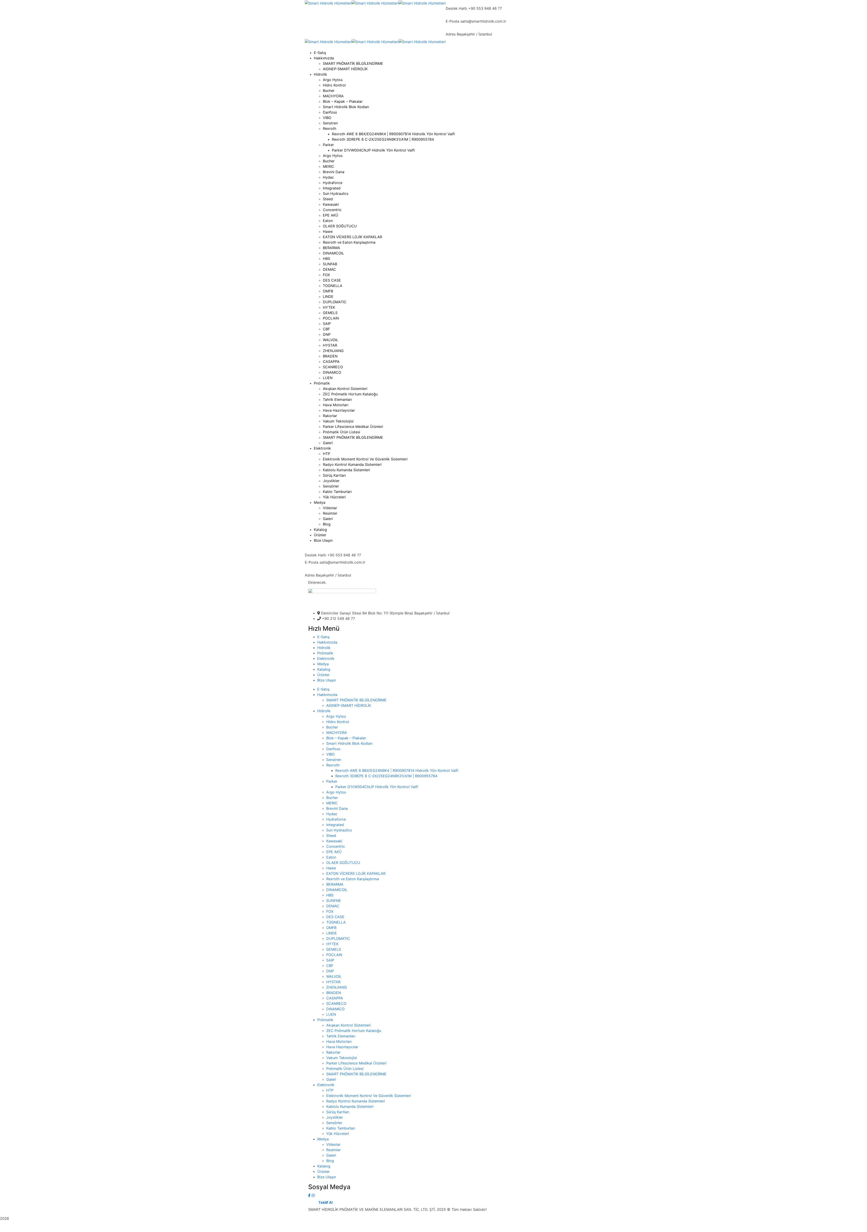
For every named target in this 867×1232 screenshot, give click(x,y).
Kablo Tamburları (340, 1128)
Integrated (335, 824)
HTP (329, 1090)
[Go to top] (433, 1229)
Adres (451, 34)
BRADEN (333, 992)
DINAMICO (335, 1009)
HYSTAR (333, 982)
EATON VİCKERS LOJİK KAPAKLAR (355, 873)
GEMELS (333, 949)
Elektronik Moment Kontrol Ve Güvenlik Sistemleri (368, 1095)
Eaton (331, 857)
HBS (329, 895)
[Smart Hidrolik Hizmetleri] (328, 2)
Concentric (335, 846)
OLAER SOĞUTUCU (343, 862)
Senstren (333, 759)
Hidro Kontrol (337, 721)
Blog (330, 1160)
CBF (329, 965)
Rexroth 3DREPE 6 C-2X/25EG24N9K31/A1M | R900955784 (386, 776)
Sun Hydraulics (339, 830)
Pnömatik (325, 653)
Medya (323, 664)
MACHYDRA (336, 732)
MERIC (332, 803)
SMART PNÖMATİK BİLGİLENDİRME (356, 700)
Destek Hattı (456, 8)
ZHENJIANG (336, 987)
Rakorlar (333, 1052)
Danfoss (333, 749)
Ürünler (323, 674)
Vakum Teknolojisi (341, 1057)
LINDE (331, 933)
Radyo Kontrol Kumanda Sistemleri (355, 1101)
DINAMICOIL (336, 889)
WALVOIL (334, 976)
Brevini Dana (337, 808)
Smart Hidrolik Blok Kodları (349, 743)
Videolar (333, 1144)
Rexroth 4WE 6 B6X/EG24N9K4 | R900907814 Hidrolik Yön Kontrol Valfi (396, 770)
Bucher (332, 727)
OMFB (331, 927)
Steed (331, 835)
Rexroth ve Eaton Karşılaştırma (352, 879)
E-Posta (452, 21)
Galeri (331, 1079)
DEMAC (332, 906)
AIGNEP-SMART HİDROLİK (348, 705)
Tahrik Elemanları (340, 1036)
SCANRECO (336, 1003)
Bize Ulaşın (326, 680)
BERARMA (334, 884)
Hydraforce (336, 819)
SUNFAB (333, 900)
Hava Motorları (339, 1041)
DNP (330, 971)
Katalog (323, 669)
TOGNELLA (336, 922)
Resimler (333, 1150)
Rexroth (333, 765)
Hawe (331, 868)
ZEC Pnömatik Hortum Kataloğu (353, 1030)
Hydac (331, 814)
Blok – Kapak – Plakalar (346, 738)
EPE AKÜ (334, 851)
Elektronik (325, 658)
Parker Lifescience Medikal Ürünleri (356, 1063)
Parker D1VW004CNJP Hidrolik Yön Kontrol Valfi (376, 786)
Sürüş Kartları (337, 1112)
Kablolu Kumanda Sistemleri (349, 1106)
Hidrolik (324, 647)
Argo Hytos (336, 716)
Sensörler (334, 1122)
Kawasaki (334, 841)
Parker (331, 781)
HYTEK (332, 944)
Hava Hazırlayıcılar (342, 1047)
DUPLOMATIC (338, 938)
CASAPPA (334, 998)
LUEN (331, 1014)
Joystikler (334, 1117)
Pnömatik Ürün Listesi (345, 1068)
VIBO (330, 754)
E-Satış (323, 637)
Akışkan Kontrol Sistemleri (348, 1025)
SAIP (330, 960)
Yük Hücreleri (337, 1133)
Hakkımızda (327, 642)
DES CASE (335, 917)
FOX (329, 911)
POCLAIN (334, 954)
